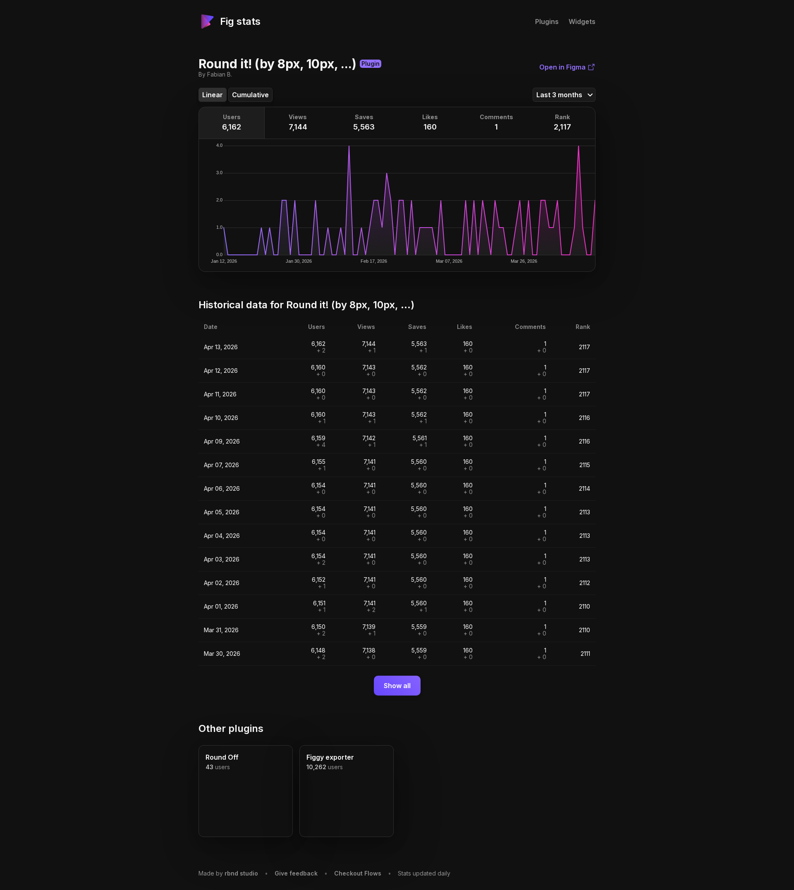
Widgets (582, 21)
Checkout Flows (357, 873)
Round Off (222, 757)
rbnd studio (241, 873)
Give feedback (296, 873)
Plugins (547, 21)
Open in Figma (562, 67)
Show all (397, 685)
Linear (212, 95)
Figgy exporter (330, 757)
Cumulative (250, 95)
